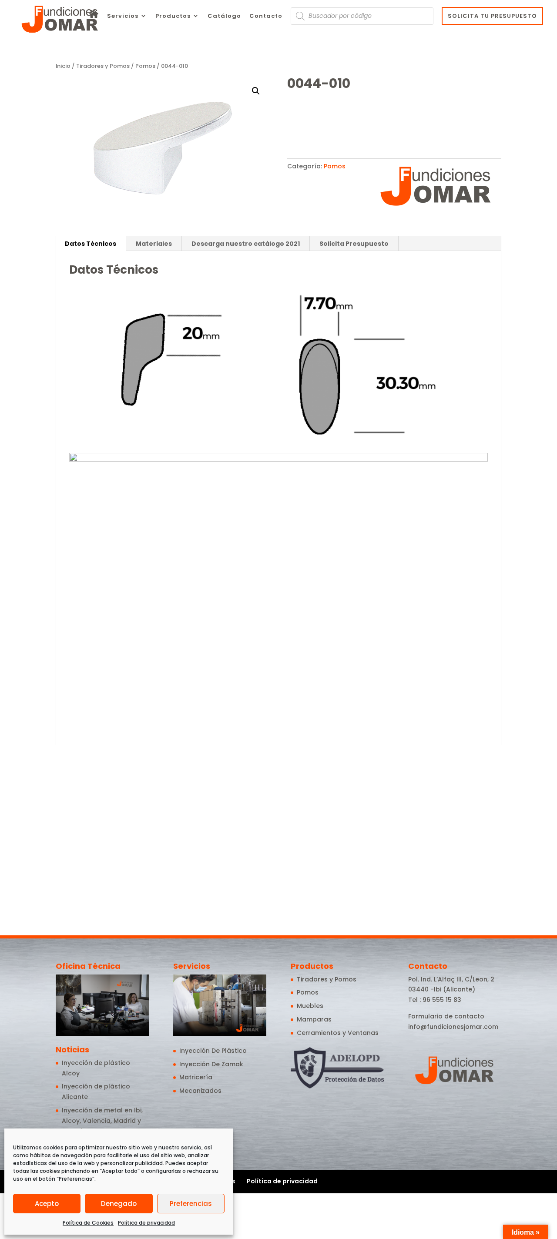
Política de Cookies (88, 1222)
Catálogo (224, 16)
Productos (173, 16)
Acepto (47, 1203)
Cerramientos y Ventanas (338, 1032)
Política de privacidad (146, 1222)
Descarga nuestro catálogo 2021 (245, 243)
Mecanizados (200, 1090)
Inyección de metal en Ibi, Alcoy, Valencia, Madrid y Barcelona (102, 1120)
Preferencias (191, 1203)
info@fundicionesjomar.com (453, 1026)
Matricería (195, 1077)
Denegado (119, 1203)
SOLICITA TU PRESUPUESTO (492, 16)
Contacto (265, 16)
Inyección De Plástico (213, 1050)
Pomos (145, 66)
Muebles (310, 1005)
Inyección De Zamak (211, 1064)
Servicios (122, 16)
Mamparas (314, 1019)
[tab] (90, 243)
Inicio (63, 66)
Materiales (154, 243)
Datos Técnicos (90, 243)
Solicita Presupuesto (354, 243)
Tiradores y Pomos (103, 66)
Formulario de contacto (446, 1016)
